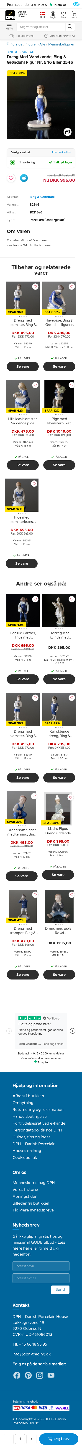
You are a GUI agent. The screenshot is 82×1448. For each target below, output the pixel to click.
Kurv (74, 17)
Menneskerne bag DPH (34, 1183)
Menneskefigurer (61, 44)
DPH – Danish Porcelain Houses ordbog (34, 1147)
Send (60, 1289)
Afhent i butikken (28, 1096)
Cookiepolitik (25, 1158)
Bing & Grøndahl (42, 197)
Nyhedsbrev (26, 1225)
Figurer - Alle (35, 44)
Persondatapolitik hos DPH (37, 1130)
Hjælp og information (36, 1085)
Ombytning (23, 1103)
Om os (19, 1172)
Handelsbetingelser (30, 1116)
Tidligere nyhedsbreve (33, 1210)
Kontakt (21, 1305)
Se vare (22, 366)
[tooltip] (23, 324)
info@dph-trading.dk (32, 1354)
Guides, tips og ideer (31, 1137)
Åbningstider (25, 1196)
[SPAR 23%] (41, 138)
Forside (16, 44)
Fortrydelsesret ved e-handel (39, 1123)
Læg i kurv (61, 1439)
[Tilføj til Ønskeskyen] (24, 178)
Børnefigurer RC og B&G (8, 44)
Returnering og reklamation (38, 1110)
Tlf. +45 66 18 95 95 (30, 1344)
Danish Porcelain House (23, 14)
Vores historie (25, 1190)
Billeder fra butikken (31, 1203)
